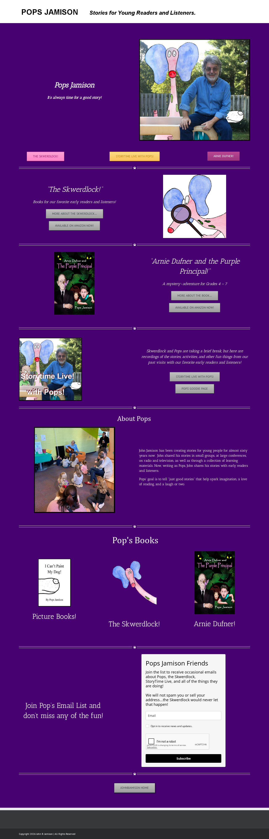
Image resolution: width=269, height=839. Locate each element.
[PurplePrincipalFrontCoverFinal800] (74, 253)
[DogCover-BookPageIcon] (54, 560)
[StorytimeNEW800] (50, 339)
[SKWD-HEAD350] (134, 552)
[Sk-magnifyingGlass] (194, 176)
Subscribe (184, 758)
